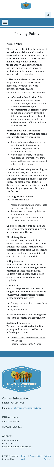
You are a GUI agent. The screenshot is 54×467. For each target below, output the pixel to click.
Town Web (23, 458)
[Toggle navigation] (5, 22)
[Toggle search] (48, 15)
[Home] (26, 6)
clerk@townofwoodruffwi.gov (25, 408)
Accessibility (36, 456)
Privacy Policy (47, 458)
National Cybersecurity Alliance (26, 343)
